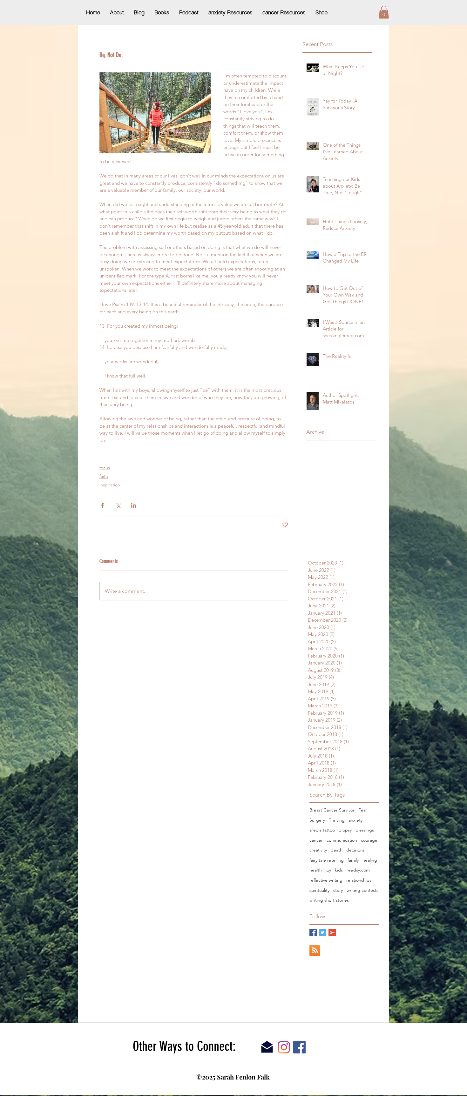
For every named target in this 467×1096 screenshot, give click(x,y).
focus (104, 468)
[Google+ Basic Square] (332, 932)
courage (369, 840)
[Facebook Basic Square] (313, 932)
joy (328, 870)
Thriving (337, 820)
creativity (318, 850)
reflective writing (325, 880)
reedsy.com (358, 870)
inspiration (109, 485)
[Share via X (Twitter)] (118, 505)
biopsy (345, 830)
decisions (355, 850)
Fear (362, 810)
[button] (383, 12)
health (315, 870)
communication (342, 840)
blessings (364, 830)
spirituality (319, 890)
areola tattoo (322, 830)
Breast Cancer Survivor (332, 810)
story (338, 890)
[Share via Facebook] (102, 505)
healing (369, 860)
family (353, 860)
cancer (316, 840)
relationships (358, 880)
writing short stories (329, 900)
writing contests (362, 890)
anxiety (355, 820)
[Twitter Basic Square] (322, 932)
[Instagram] (284, 1047)
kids (339, 870)
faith (103, 476)
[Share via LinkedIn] (134, 505)
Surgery (317, 820)
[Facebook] (299, 1047)
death (336, 850)
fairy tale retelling (326, 860)
